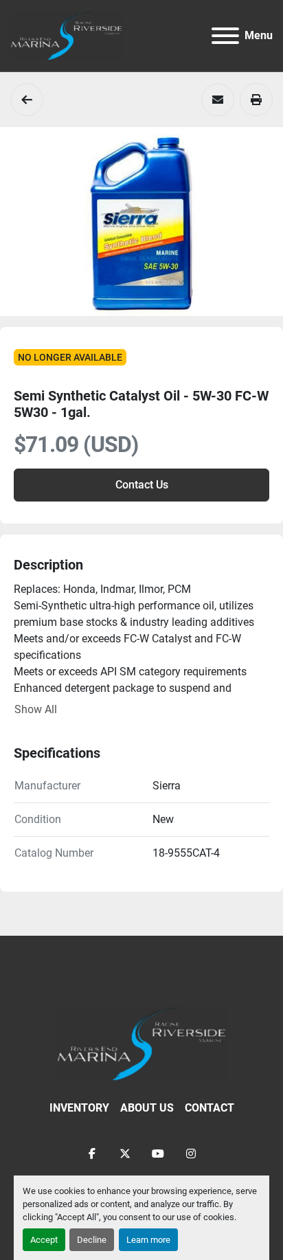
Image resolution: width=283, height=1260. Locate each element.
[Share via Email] (217, 99)
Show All (35, 709)
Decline (91, 1240)
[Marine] (26, 99)
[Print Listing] (256, 99)
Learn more (148, 1240)
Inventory (79, 1107)
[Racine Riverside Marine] (141, 1043)
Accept (44, 1240)
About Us (147, 1107)
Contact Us (141, 484)
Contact (209, 1107)
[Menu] (225, 35)
